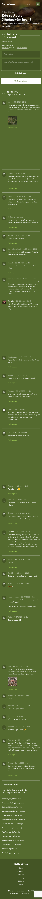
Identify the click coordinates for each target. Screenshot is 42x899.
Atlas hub (21, 875)
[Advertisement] (21, 150)
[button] (33, 4)
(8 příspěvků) (13, 803)
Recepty (21, 878)
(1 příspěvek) (14, 820)
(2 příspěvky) (11, 799)
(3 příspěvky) (14, 811)
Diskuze (21, 881)
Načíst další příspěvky (11, 784)
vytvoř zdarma (22, 48)
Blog (21, 884)
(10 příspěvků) (11, 845)
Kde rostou (21, 871)
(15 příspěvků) (13, 840)
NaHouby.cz (8, 4)
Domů (21, 868)
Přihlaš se (5, 48)
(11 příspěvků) (12, 815)
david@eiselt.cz (27, 893)
